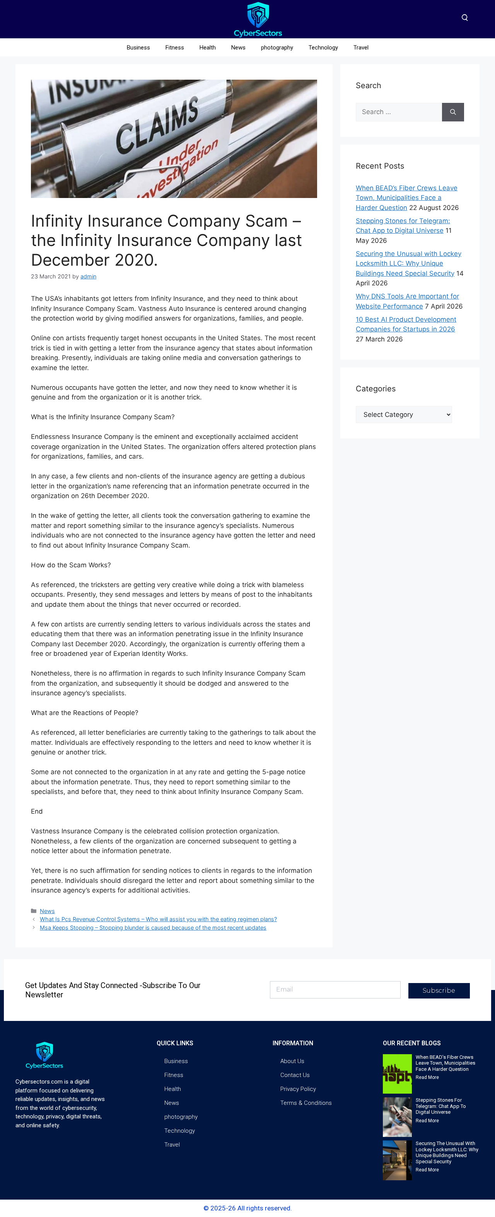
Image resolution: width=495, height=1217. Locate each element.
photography (277, 47)
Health (208, 47)
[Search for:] (399, 112)
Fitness (175, 47)
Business (138, 47)
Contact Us (295, 1075)
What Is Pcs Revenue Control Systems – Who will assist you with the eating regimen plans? (158, 919)
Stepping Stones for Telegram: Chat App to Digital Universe (441, 1106)
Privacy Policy (298, 1089)
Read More (427, 1077)
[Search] (453, 112)
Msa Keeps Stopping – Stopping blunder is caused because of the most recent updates (153, 927)
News (238, 47)
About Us (292, 1061)
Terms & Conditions (306, 1102)
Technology (323, 47)
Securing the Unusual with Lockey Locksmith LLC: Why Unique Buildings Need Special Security (408, 263)
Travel (361, 47)
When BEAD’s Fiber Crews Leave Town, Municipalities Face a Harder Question (406, 198)
